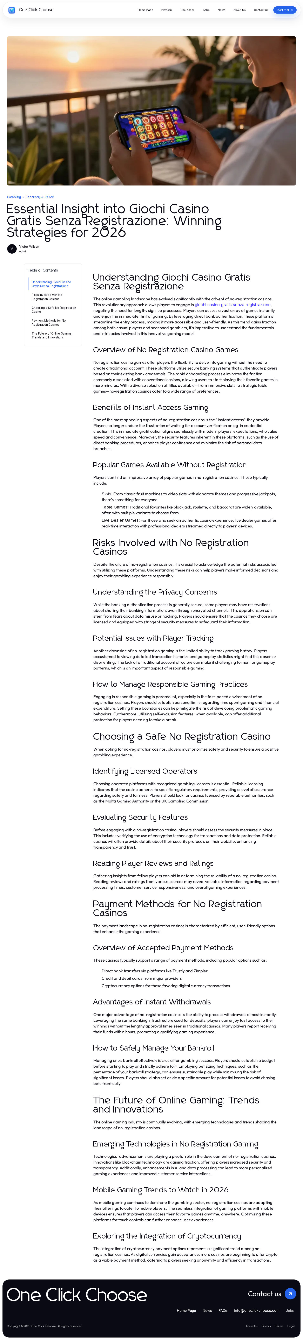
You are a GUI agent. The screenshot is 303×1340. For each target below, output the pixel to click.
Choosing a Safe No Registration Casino (54, 309)
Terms (279, 1326)
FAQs (223, 1310)
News (207, 1310)
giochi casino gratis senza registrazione (233, 304)
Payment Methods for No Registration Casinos (49, 322)
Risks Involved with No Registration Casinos (47, 296)
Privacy (266, 1326)
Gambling (14, 197)
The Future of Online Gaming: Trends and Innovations (52, 335)
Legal (291, 1326)
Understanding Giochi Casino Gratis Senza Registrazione (51, 284)
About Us (251, 1326)
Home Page (186, 1310)
